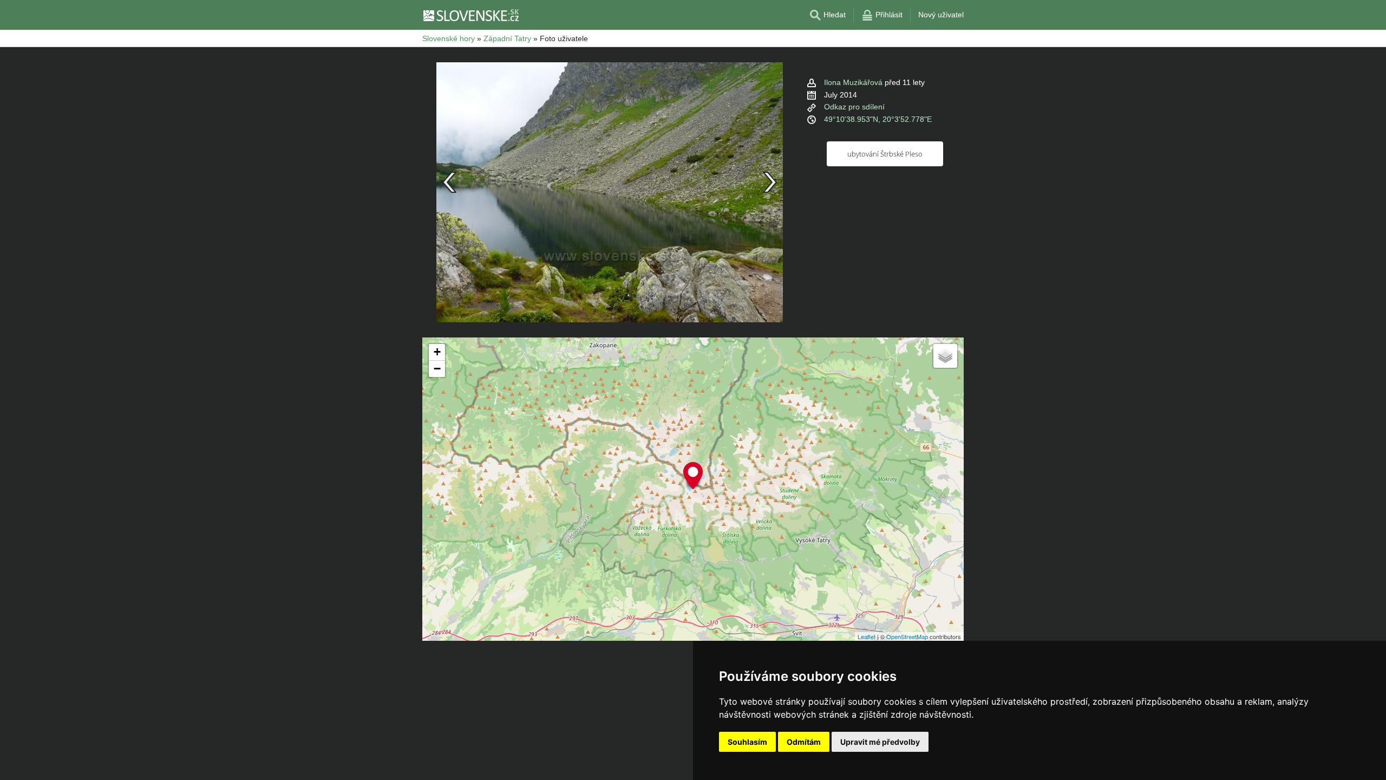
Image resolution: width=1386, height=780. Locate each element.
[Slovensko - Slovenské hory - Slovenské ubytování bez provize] (470, 15)
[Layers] (945, 356)
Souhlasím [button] (747, 741)
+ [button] (437, 352)
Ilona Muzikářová (853, 82)
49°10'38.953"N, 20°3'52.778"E (878, 119)
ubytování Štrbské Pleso (885, 154)
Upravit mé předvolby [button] (880, 741)
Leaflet (866, 636)
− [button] (437, 368)
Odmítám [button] (804, 741)
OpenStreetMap (907, 636)
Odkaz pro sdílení (854, 106)
